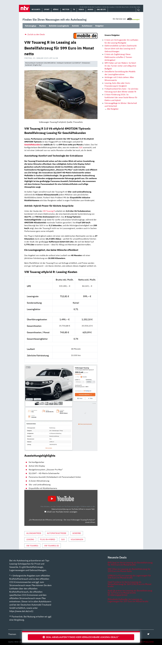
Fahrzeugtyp (30, 26)
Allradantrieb (33, 533)
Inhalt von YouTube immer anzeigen (62, 512)
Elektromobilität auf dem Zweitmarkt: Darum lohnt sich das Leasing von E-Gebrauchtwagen (121, 48)
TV (74, 9)
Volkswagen (77, 539)
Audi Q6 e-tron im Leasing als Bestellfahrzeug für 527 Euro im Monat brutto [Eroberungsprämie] (130, 592)
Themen (12, 634)
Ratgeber (99, 26)
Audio (90, 9)
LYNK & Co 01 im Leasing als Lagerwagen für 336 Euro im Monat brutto (129, 576)
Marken (42, 26)
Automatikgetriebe (56, 533)
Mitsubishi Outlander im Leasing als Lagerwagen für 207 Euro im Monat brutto (128, 600)
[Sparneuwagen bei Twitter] (148, 634)
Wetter (65, 9)
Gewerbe (76, 533)
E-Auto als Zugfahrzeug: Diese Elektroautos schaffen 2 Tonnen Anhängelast (118, 57)
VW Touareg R (49, 211)
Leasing (30, 539)
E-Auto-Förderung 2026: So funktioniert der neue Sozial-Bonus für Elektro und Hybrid (121, 97)
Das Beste (101, 9)
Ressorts (36, 9)
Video (81, 9)
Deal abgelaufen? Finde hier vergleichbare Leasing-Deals (82, 637)
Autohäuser (87, 26)
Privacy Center (149, 642)
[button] (24, 8)
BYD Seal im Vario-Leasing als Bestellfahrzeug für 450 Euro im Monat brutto (130, 563)
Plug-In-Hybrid (47, 539)
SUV (80, 147)
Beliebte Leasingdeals (59, 26)
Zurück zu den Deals (36, 34)
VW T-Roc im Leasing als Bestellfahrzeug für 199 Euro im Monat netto (129, 570)
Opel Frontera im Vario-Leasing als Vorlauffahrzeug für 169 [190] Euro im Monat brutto (129, 584)
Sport (46, 9)
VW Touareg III (51, 545)
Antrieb (75, 26)
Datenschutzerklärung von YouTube (73, 509)
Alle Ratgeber (113, 109)
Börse (56, 9)
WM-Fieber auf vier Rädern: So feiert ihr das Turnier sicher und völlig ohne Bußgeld (120, 66)
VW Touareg (32, 545)
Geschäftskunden (32, 144)
